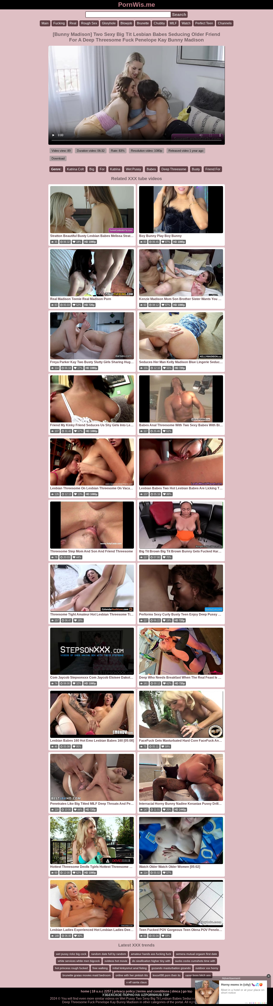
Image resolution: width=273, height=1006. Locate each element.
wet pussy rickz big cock (71, 953)
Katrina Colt (75, 169)
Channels (225, 23)
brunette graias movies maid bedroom (87, 975)
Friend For (212, 169)
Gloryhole (109, 23)
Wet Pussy (133, 169)
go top (187, 991)
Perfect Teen (204, 23)
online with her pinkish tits (132, 975)
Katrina (115, 169)
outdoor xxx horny (206, 968)
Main (45, 23)
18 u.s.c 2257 (101, 991)
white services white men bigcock (79, 960)
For (102, 169)
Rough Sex (89, 23)
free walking (100, 968)
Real (73, 23)
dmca (176, 991)
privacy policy (124, 991)
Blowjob (126, 23)
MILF (173, 23)
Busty (196, 169)
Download (58, 158)
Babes (151, 169)
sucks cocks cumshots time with (195, 960)
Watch (186, 23)
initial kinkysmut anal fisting (130, 968)
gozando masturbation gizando (171, 968)
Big (91, 169)
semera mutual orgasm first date (196, 953)
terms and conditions (153, 991)
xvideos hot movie (116, 960)
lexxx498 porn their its (166, 975)
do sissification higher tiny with (151, 960)
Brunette (143, 23)
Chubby (159, 23)
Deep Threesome (173, 169)
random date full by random (108, 953)
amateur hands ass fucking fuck (151, 953)
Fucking (59, 23)
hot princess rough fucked (71, 968)
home (85, 991)
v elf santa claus (136, 982)
